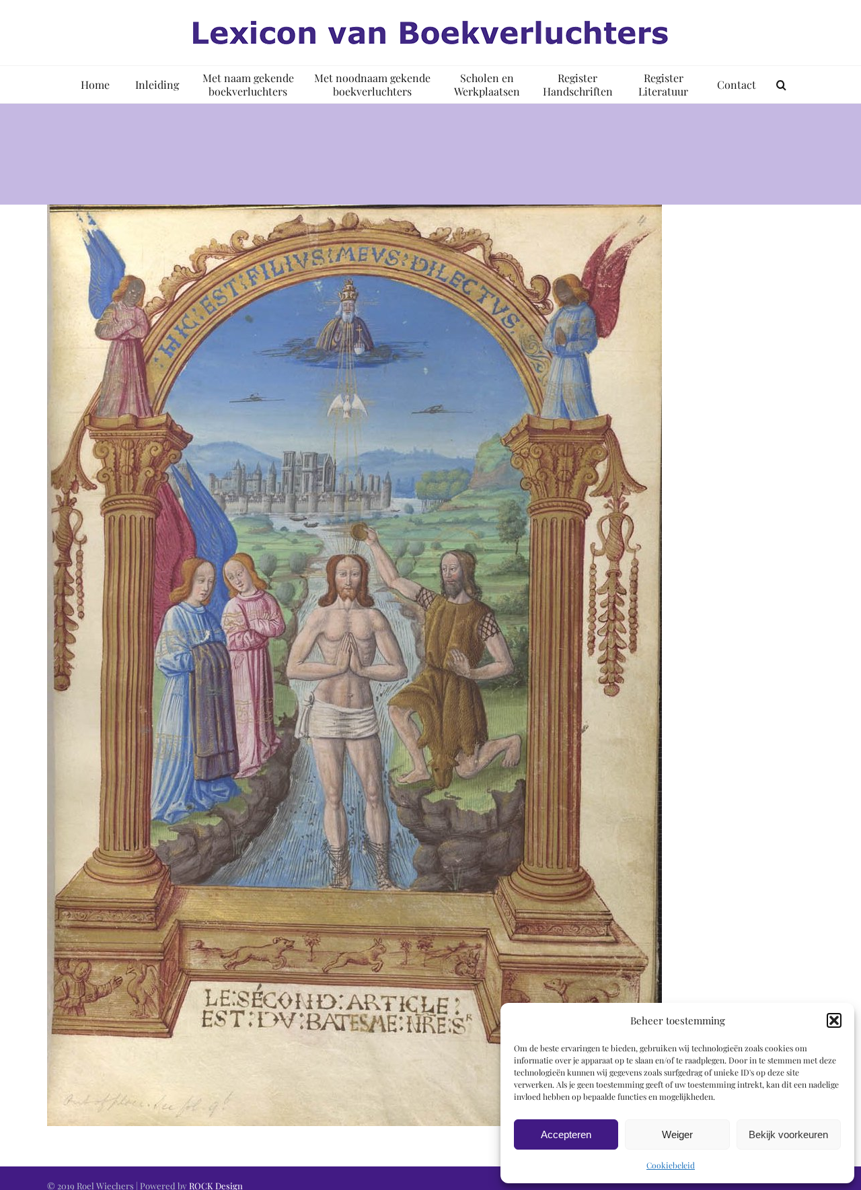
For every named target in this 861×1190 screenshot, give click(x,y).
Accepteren (566, 1134)
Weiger (677, 1134)
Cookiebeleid (670, 1165)
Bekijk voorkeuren (788, 1134)
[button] (834, 1020)
